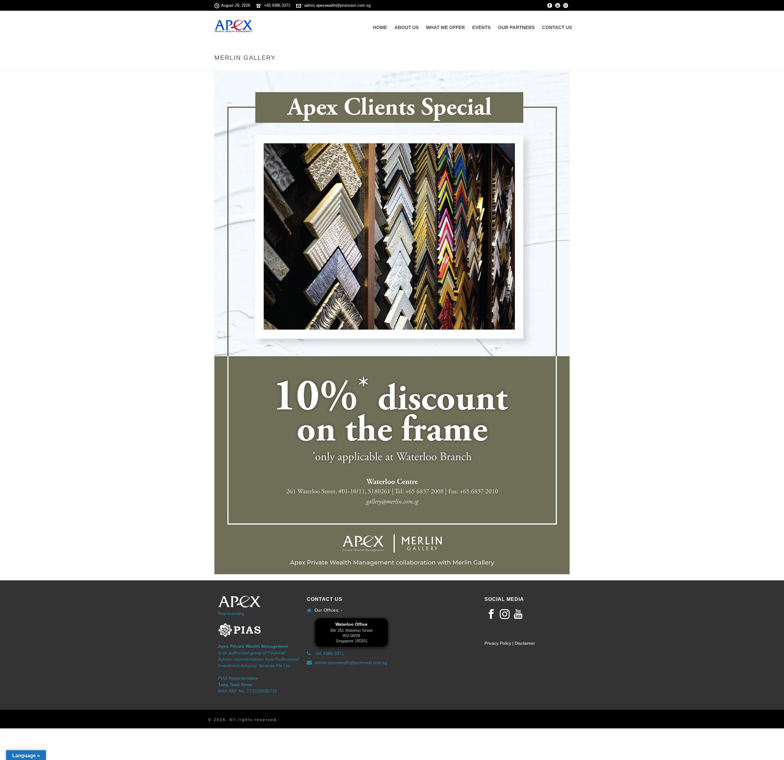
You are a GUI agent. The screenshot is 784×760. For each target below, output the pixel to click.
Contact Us (557, 27)
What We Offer (445, 27)
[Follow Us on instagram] (505, 614)
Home (380, 27)
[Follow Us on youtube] (518, 614)
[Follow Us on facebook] (491, 614)
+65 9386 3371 (277, 5)
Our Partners (516, 27)
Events (481, 27)
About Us (406, 27)
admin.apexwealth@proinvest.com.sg (337, 5)
